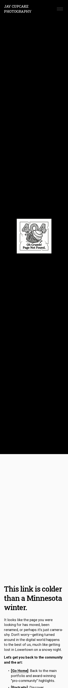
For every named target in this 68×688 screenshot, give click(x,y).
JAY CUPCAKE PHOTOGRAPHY (17, 9)
